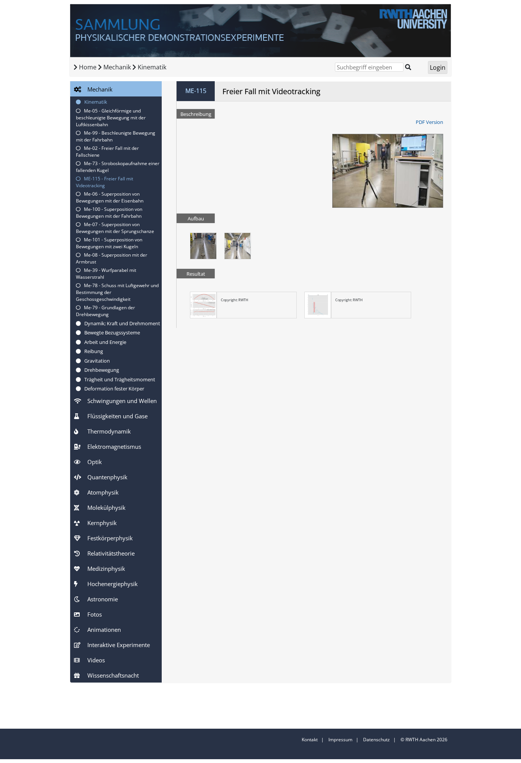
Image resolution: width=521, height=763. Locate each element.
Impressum (340, 739)
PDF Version (429, 122)
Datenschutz (376, 739)
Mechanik (117, 67)
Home (87, 67)
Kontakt (310, 739)
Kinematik (152, 67)
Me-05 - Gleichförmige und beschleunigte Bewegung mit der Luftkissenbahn (111, 118)
